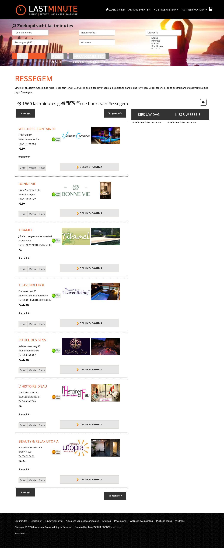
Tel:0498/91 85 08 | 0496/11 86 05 (35, 300)
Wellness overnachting (141, 521)
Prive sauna (120, 521)
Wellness (180, 521)
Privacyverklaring (53, 521)
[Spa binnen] (163, 46)
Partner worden (193, 9)
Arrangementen (139, 9)
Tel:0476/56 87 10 (27, 199)
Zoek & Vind (116, 9)
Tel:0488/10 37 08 (27, 401)
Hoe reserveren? (165, 9)
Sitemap (106, 521)
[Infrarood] (163, 40)
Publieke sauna (164, 521)
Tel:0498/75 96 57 (27, 355)
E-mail (23, 168)
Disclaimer (36, 521)
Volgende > (115, 113)
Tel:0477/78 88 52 (27, 144)
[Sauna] (163, 38)
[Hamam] (163, 43)
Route (42, 168)
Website (32, 168)
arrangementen (194, 88)
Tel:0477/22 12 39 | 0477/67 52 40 (35, 245)
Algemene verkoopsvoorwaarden (82, 521)
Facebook (20, 533)
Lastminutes (21, 521)
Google (117, 527)
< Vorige (25, 113)
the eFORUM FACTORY (100, 527)
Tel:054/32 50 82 (26, 456)
